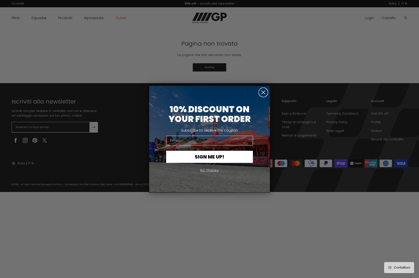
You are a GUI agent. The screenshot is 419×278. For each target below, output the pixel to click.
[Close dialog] (263, 92)
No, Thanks (209, 170)
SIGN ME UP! (209, 156)
